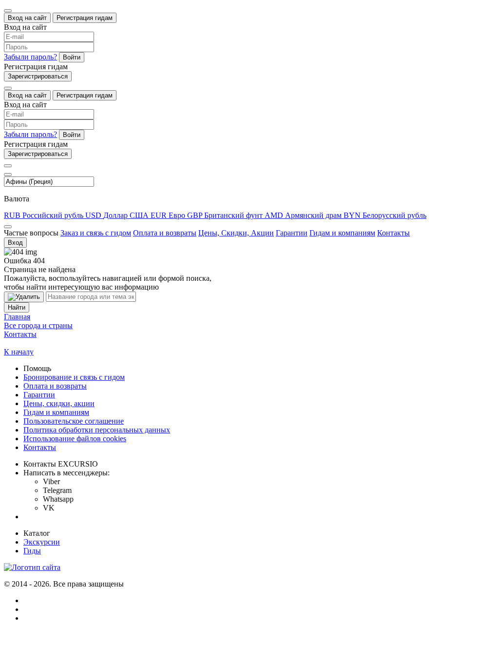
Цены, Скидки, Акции (236, 233)
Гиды (32, 551)
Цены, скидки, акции (59, 403)
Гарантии (291, 233)
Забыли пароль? (30, 57)
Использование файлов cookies (74, 438)
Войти (71, 57)
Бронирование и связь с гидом (74, 377)
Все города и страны (38, 325)
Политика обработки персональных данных (96, 430)
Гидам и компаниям (342, 233)
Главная (17, 317)
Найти (16, 307)
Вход (15, 242)
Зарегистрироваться (38, 76)
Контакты (393, 233)
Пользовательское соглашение (73, 421)
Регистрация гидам (85, 17)
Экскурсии (41, 542)
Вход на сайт (27, 17)
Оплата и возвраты (164, 233)
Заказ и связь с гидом (95, 233)
